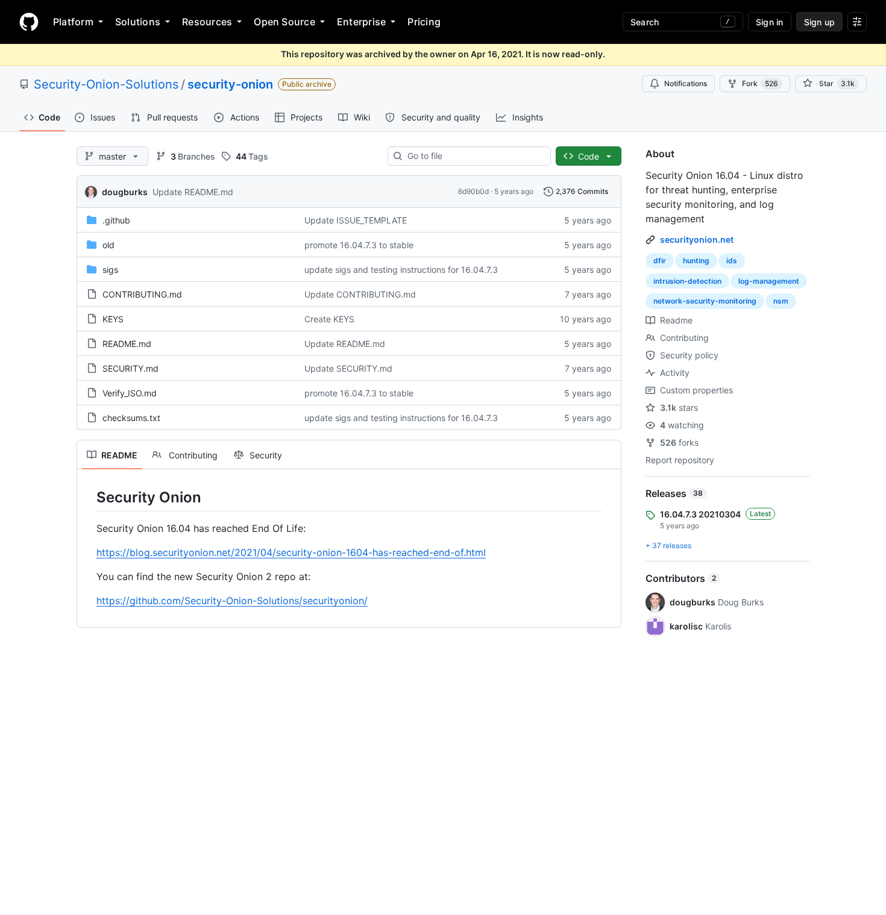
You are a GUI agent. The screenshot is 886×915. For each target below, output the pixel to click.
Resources (207, 22)
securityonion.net (697, 239)
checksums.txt (131, 418)
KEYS (113, 319)
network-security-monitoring (704, 300)
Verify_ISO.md (129, 393)
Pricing (424, 22)
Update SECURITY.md (348, 368)
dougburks (125, 192)
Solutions (137, 22)
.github (116, 220)
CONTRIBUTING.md (142, 294)
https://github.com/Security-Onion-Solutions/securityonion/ (232, 601)
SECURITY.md (130, 368)
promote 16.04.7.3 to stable (358, 245)
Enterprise (361, 22)
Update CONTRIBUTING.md (360, 294)
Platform (73, 22)
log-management (768, 281)
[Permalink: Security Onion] (88, 497)
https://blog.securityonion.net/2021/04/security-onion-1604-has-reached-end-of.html (291, 552)
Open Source (284, 22)
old (108, 245)
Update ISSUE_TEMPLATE (355, 220)
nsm (780, 300)
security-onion (230, 84)
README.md (126, 344)
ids (731, 260)
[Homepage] (29, 21)
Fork (760, 83)
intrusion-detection (687, 281)
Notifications (685, 83)
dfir (659, 260)
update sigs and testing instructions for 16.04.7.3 (401, 269)
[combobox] (474, 156)
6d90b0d (473, 191)
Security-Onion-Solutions (106, 84)
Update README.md (192, 192)
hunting (696, 260)
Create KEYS (329, 319)
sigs (110, 269)
